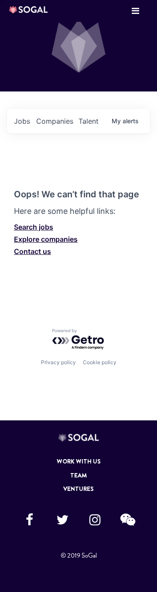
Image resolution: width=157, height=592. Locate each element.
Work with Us (79, 461)
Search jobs (33, 227)
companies (54, 121)
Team (78, 475)
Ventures (78, 488)
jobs (22, 121)
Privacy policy (58, 362)
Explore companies (46, 239)
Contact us (32, 251)
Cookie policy (99, 362)
